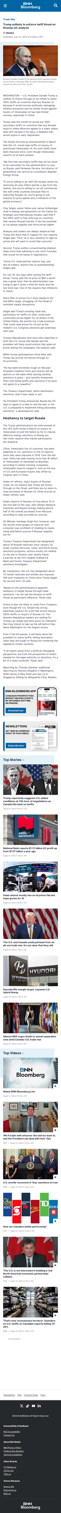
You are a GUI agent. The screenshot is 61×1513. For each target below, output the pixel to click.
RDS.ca (7, 1493)
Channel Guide (31, 1395)
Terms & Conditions (13, 1454)
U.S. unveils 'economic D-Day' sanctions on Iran (30, 1182)
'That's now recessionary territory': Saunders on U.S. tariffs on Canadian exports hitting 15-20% (29, 1323)
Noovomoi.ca (10, 1490)
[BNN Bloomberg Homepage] (30, 5)
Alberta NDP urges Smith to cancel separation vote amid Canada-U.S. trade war (29, 1038)
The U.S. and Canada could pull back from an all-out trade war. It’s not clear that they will (28, 944)
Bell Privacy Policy (12, 1447)
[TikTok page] (27, 1405)
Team (43, 1395)
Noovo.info (9, 1486)
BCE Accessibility (12, 1431)
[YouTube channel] (33, 1405)
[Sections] (5, 6)
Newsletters (9, 1395)
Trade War (9, 19)
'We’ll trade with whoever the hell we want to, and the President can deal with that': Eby (29, 1137)
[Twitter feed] (21, 1405)
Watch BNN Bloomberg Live (19, 1091)
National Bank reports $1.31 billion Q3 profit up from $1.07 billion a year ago (30, 850)
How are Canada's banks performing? (25, 1226)
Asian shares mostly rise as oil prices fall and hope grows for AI (29, 897)
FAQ (19, 1395)
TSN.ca (7, 1474)
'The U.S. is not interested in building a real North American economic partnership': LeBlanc (27, 1273)
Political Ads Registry (14, 1451)
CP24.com (9, 1470)
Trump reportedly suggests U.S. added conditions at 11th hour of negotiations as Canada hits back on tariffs (27, 801)
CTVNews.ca (10, 1467)
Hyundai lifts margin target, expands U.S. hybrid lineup (26, 991)
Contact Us (9, 1435)
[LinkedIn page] (39, 1405)
